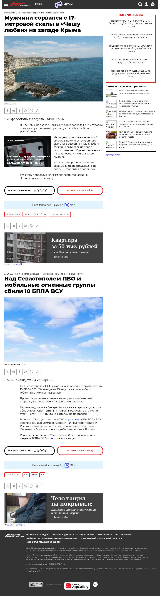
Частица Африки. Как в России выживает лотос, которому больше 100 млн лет (136, 124)
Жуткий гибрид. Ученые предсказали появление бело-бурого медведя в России (137, 113)
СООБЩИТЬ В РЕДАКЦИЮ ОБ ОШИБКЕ (43, 542)
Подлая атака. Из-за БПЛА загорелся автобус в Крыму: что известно (131, 36)
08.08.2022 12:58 (12, 13)
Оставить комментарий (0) (80, 190)
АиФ (25, 364)
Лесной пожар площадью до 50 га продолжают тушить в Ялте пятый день (130, 74)
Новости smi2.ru (14, 264)
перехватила (73, 419)
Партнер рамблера (53, 584)
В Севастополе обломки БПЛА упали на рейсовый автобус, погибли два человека (130, 49)
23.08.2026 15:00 (12, 274)
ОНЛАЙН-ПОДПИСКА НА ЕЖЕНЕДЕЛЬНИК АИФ (73, 535)
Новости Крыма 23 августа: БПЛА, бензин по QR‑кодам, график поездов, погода (130, 24)
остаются (52, 438)
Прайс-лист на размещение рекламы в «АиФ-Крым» (51, 539)
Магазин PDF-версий (108, 535)
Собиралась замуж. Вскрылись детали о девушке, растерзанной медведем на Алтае (135, 103)
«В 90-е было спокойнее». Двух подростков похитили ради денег (135, 91)
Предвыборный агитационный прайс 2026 (101, 539)
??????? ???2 (113, 155)
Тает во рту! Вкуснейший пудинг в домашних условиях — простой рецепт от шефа (135, 134)
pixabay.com (10, 103)
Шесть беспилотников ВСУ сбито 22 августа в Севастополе (131, 61)
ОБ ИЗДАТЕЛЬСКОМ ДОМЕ (38, 535)
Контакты (126, 535)
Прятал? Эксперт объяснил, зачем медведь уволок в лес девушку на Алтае (135, 144)
